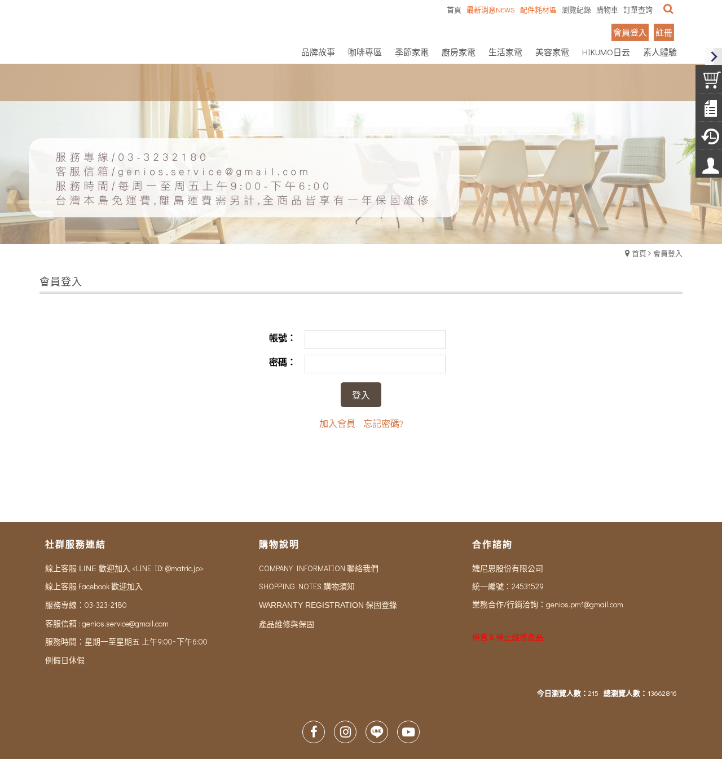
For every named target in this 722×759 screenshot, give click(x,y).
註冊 (663, 32)
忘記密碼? (383, 423)
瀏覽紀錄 (576, 9)
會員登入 (630, 32)
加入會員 (337, 423)
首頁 (639, 253)
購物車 (607, 9)
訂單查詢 (638, 9)
